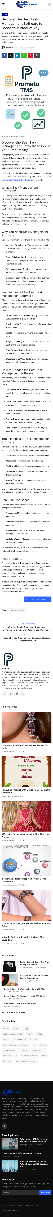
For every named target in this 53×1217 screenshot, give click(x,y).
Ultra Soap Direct (7, 943)
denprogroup (24, 1145)
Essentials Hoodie (10, 1056)
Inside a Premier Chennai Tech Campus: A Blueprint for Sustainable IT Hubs (27, 639)
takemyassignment (8, 751)
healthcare (7, 1061)
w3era (22, 1169)
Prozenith (24, 1050)
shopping (33, 1039)
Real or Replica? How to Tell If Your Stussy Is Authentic (35, 963)
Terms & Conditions (10, 1210)
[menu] (3, 4)
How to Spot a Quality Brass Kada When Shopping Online (26, 924)
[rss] (4, 1126)
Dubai (44, 1056)
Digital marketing (38, 1050)
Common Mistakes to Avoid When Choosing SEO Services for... (34, 1164)
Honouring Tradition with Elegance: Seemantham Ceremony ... (26, 791)
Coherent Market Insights (13, 1034)
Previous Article (28, 624)
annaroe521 (7, 992)
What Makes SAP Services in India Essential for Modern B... (34, 1140)
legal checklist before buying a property (20, 1003)
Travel (29, 1034)
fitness (5, 1039)
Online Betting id (9, 1050)
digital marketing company (26, 1061)
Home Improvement (29, 1056)
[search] (50, 4)
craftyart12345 (6, 796)
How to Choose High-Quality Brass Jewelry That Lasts (25, 746)
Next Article (25, 635)
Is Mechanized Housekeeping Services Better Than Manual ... (24, 880)
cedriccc (6, 1006)
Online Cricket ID (19, 1039)
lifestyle (26, 1028)
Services (43, 1045)
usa (34, 1045)
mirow (22, 981)
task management (17, 610)
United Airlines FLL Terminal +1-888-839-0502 (24, 996)
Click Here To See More (36, 599)
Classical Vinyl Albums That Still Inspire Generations (34, 976)
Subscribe (45, 1192)
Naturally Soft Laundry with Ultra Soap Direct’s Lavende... (24, 938)
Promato (5, 668)
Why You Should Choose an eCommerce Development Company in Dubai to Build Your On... (26, 628)
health (15, 1028)
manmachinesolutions (9, 885)
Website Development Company (15, 1045)
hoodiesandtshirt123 (27, 967)
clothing (39, 1034)
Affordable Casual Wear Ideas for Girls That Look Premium (26, 835)
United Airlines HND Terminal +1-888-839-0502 (24, 989)
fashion (6, 1028)
